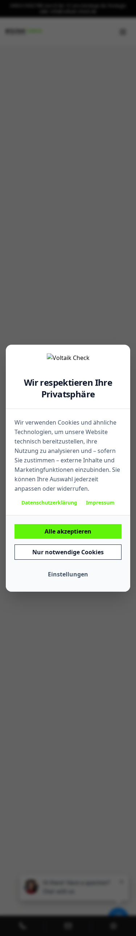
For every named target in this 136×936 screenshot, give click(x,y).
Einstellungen (68, 574)
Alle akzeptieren (68, 531)
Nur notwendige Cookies (68, 552)
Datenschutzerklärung (49, 502)
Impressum (100, 502)
